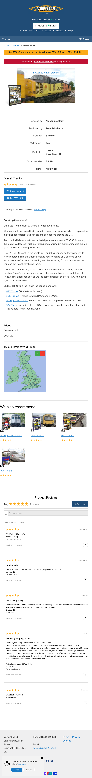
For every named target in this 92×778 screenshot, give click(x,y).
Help (70, 30)
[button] (41, 503)
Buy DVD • (16, 198)
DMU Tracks (12, 295)
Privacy (76, 737)
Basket (86, 39)
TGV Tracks (12, 305)
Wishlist (59, 30)
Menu (7, 39)
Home (6, 45)
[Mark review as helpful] (85, 545)
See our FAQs (40, 209)
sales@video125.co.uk (44, 748)
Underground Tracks (17, 300)
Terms (66, 737)
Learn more (22, 764)
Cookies (67, 740)
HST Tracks (12, 291)
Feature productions (44, 61)
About (48, 30)
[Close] (42, 758)
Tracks (16, 45)
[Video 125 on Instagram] (47, 761)
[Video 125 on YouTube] (52, 761)
